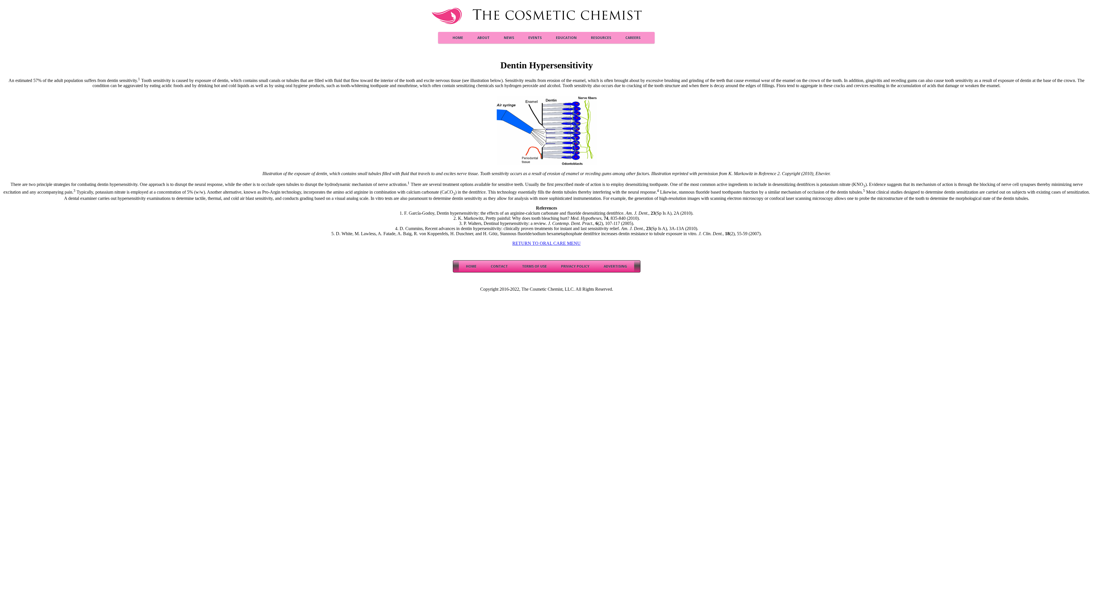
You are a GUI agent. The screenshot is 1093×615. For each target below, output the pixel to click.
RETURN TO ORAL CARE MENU (546, 243)
